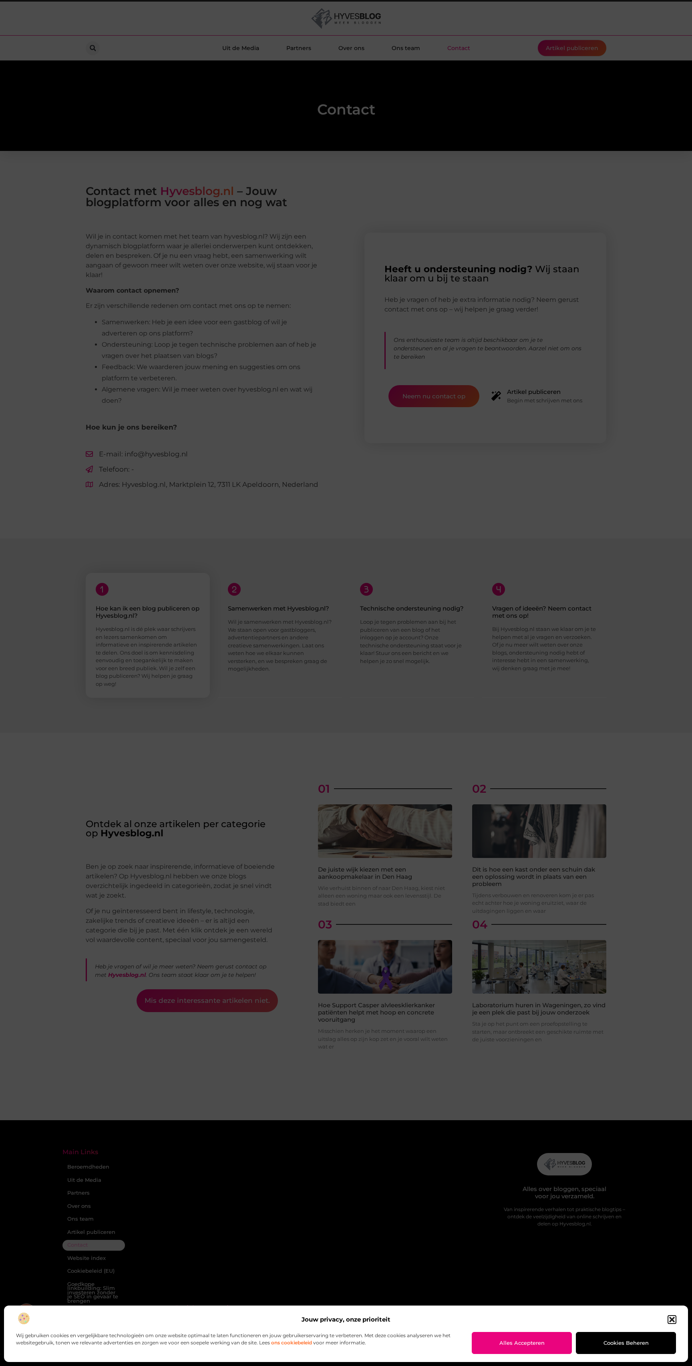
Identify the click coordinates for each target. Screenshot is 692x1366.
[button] (672, 1320)
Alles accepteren (522, 1343)
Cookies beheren (626, 1343)
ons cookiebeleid (291, 1343)
